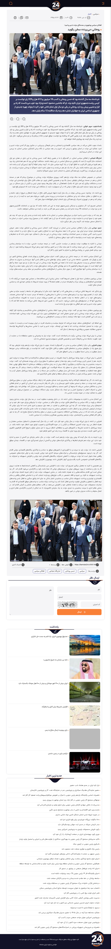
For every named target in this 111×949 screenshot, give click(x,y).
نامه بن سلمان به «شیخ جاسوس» (55, 660)
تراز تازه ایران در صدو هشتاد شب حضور (84, 785)
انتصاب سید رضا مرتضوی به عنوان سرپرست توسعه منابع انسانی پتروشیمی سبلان (69, 888)
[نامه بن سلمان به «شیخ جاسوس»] (84, 668)
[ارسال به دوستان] (27, 17)
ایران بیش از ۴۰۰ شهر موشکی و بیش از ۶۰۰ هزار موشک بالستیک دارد (43, 683)
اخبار (89, 14)
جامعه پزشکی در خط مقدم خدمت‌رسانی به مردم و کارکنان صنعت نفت (73, 878)
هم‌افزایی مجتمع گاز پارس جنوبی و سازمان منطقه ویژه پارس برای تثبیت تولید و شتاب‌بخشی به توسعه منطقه (59, 863)
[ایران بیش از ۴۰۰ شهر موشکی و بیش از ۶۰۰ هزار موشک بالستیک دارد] (84, 692)
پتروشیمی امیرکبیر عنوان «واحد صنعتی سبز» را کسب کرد (78, 917)
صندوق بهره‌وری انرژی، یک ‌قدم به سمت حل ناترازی (49, 636)
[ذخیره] (21, 17)
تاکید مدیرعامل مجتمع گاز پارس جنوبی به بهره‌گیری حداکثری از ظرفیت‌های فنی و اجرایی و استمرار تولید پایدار (59, 839)
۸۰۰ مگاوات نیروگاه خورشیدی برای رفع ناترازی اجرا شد (79, 819)
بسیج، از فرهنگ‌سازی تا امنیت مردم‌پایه (84, 907)
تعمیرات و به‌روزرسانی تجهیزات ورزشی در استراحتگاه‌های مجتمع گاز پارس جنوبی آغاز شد (67, 927)
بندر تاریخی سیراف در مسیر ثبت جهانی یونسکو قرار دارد (78, 824)
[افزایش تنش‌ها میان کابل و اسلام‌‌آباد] (84, 715)
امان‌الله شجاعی (54, 571)
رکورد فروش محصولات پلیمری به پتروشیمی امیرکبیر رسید (78, 829)
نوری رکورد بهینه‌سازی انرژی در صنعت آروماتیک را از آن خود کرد (76, 834)
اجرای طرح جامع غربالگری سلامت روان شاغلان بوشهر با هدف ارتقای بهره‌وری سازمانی (68, 858)
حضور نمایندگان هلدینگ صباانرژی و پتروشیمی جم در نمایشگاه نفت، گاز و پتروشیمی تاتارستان (64, 790)
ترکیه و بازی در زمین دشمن (58, 753)
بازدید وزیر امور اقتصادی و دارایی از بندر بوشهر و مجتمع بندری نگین (74, 810)
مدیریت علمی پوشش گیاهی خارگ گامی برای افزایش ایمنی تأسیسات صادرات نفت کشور (67, 898)
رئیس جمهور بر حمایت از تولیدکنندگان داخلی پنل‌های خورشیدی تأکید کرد (72, 854)
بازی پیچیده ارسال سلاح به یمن (56, 730)
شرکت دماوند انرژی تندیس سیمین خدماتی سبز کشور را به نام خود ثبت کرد (71, 903)
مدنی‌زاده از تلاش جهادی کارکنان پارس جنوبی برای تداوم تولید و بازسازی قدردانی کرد (68, 805)
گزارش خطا (65, 565)
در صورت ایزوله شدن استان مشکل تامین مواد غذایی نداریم (77, 814)
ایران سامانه (43, 945)
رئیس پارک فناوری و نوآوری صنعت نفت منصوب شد (80, 849)
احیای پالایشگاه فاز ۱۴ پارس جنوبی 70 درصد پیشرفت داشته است (75, 873)
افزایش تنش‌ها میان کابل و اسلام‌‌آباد (55, 706)
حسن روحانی (70, 571)
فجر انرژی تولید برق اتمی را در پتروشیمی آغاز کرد (81, 893)
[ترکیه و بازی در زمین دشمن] (84, 762)
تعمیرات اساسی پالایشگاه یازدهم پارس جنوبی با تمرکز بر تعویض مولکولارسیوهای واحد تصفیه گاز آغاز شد (60, 795)
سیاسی (95, 14)
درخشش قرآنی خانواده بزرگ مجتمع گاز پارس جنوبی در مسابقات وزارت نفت (71, 883)
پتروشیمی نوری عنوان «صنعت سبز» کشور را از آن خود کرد (78, 922)
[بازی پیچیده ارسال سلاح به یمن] (84, 739)
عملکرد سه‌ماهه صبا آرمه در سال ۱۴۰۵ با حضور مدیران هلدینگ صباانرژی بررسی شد (68, 912)
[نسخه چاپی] (15, 17)
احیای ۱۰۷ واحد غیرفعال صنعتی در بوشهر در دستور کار (79, 868)
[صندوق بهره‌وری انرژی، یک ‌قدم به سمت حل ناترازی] (84, 645)
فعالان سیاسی (39, 571)
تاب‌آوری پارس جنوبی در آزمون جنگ (86, 844)
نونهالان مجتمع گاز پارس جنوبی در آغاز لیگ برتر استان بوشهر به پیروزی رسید (71, 800)
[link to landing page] (66, 5)
